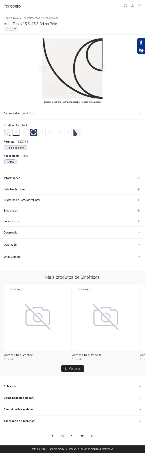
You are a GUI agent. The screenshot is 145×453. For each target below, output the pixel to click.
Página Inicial (11, 18)
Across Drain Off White (87, 355)
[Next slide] (102, 69)
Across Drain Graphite (18, 355)
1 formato (9, 359)
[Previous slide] (42, 69)
